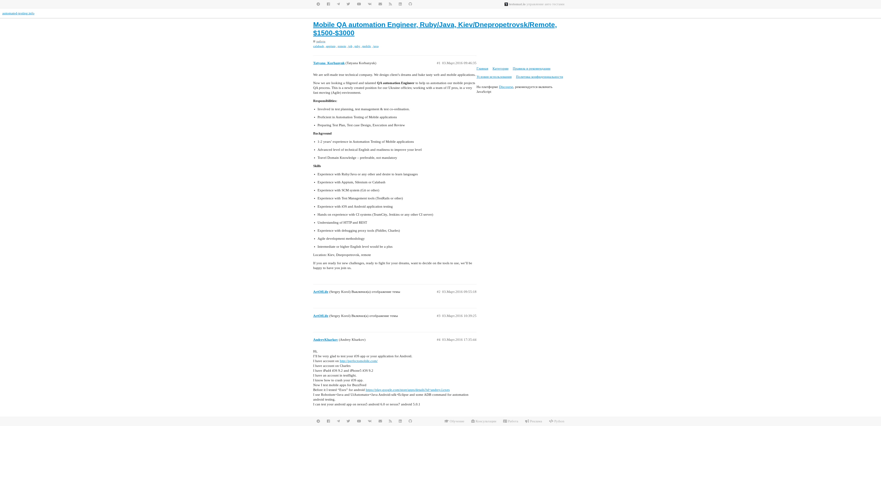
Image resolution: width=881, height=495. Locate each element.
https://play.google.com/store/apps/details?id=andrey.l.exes (408, 390)
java (376, 46)
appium (330, 46)
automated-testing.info (18, 13)
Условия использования (494, 77)
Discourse (506, 87)
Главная (482, 68)
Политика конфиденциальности (539, 77)
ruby (357, 46)
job (350, 46)
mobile (366, 46)
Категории (500, 68)
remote (342, 46)
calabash (318, 46)
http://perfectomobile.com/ (359, 361)
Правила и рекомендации (531, 68)
